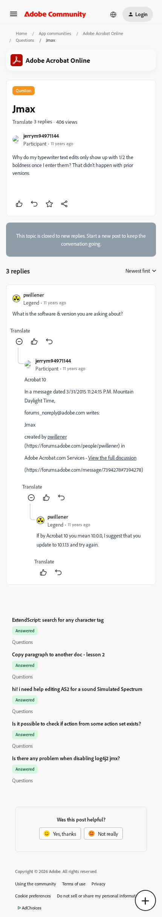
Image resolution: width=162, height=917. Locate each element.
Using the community (35, 884)
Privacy (98, 884)
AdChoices (31, 908)
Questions (25, 40)
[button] (13, 16)
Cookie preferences (33, 896)
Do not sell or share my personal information (99, 896)
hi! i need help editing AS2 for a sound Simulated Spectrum (77, 689)
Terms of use (74, 884)
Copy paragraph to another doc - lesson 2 (58, 654)
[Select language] (113, 14)
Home (21, 33)
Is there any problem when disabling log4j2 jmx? (66, 758)
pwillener (33, 294)
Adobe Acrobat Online (103, 33)
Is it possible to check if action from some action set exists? (76, 723)
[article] (81, 319)
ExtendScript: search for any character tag (58, 619)
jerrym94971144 (41, 135)
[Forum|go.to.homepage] (55, 14)
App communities (55, 33)
